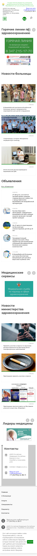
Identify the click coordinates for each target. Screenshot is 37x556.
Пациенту (5, 509)
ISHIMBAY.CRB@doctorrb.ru (18, 467)
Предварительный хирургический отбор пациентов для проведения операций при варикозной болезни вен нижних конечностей (22, 242)
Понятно (30, 542)
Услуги (4, 501)
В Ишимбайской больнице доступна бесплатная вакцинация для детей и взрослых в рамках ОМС (22, 256)
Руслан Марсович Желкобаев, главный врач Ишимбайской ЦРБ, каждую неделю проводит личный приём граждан (22, 214)
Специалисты (6, 504)
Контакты (5, 513)
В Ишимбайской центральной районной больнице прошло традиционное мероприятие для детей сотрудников (17, 109)
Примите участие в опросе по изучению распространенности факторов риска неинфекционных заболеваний (17, 347)
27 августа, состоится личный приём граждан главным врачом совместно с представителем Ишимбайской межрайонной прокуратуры (23, 199)
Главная (4, 492)
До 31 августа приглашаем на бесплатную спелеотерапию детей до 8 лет (22, 228)
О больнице (6, 496)
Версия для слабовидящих (30, 9)
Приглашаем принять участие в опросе (17, 376)
